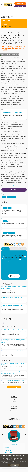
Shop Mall (14, 276)
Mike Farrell (11, 232)
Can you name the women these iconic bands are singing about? (12, 291)
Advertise (14, 403)
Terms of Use (14, 408)
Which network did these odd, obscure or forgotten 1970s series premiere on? (13, 376)
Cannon (9, 26)
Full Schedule (20, 3)
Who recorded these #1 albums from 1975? (13, 382)
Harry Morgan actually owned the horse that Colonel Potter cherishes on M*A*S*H (13, 224)
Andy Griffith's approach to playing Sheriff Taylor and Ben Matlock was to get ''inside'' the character (13, 346)
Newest (22, 249)
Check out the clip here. (11, 185)
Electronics (13, 444)
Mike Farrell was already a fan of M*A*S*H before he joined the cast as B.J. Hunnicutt (13, 236)
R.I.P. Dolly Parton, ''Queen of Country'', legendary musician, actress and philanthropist (12, 334)
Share (15, 190)
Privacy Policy (14, 406)
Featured (5, 249)
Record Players (9, 450)
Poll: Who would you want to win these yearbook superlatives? (12, 354)
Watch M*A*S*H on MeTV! (13, 113)
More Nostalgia (13, 387)
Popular (14, 249)
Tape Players (8, 452)
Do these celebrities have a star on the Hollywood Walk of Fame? (12, 310)
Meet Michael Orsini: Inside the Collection (13, 300)
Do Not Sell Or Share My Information (14, 410)
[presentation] (3, 257)
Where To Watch (20, 6)
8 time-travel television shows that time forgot (13, 367)
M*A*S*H (5, 221)
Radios (7, 447)
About (14, 399)
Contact (14, 401)
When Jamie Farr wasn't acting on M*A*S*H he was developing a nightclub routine (13, 212)
